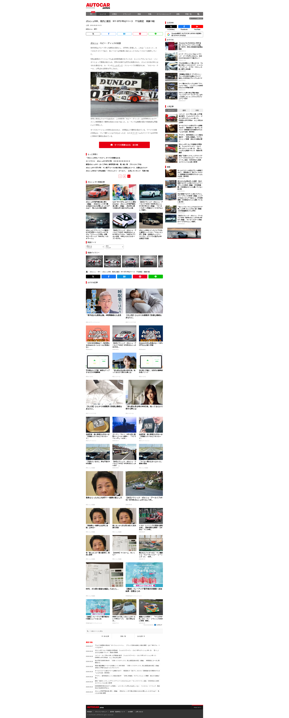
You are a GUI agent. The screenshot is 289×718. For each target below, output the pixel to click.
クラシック (127, 14)
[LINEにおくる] (155, 33)
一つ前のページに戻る (96, 631)
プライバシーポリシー (101, 711)
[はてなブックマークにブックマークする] (124, 33)
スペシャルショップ (164, 14)
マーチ (134, 133)
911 (96, 29)
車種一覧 (188, 14)
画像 (139, 14)
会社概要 (130, 711)
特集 (149, 14)
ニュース (103, 14)
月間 (197, 110)
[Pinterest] (140, 33)
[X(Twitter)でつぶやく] (93, 33)
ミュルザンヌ (118, 65)
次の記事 (140, 636)
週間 (184, 110)
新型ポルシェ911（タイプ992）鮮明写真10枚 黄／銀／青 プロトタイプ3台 (113, 164)
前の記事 (106, 636)
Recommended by (149, 625)
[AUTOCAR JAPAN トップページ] (87, 272)
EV (91, 14)
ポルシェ (90, 29)
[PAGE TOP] (197, 707)
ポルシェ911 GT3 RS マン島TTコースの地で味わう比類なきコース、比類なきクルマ (116, 167)
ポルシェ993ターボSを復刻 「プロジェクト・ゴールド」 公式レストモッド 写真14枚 (117, 171)
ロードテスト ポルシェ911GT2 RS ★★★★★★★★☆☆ (108, 161)
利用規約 (89, 711)
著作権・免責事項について (117, 711)
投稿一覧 (123, 636)
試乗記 (114, 14)
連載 (177, 14)
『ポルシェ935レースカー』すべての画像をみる (103, 158)
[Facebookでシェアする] (108, 33)
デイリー (171, 110)
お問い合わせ (139, 711)
